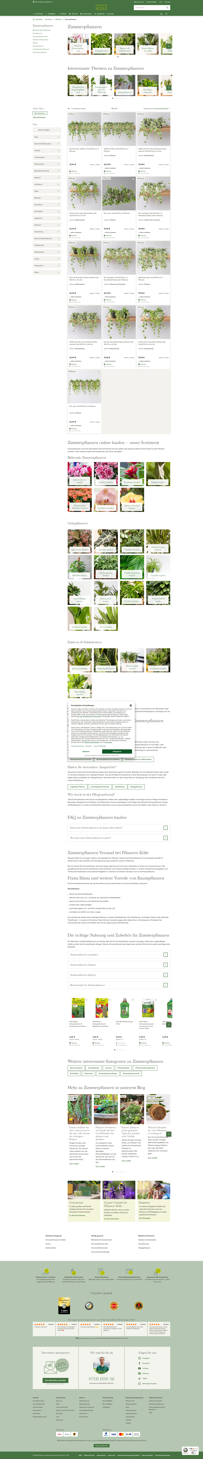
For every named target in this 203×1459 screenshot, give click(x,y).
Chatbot (129, 1420)
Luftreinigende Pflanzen (41, 49)
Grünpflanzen (37, 33)
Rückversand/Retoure (156, 1404)
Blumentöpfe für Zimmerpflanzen (87, 985)
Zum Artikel (74, 1164)
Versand (94, 1440)
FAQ (150, 1413)
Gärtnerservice (139, 2)
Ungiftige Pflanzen (77, 787)
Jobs (160, 2)
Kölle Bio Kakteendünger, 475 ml (124, 1023)
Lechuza (108, 1068)
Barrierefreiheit (147, 1455)
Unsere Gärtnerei (62, 1407)
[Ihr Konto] (161, 14)
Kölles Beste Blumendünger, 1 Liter (169, 1023)
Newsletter (36, 1413)
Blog (127, 1407)
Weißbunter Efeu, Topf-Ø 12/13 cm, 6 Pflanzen (116, 150)
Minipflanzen (120, 787)
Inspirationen (130, 1417)
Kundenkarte (83, 1417)
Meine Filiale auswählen (43, 2)
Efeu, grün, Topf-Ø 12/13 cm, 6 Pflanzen (82, 406)
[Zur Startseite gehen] (101, 7)
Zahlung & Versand (155, 1401)
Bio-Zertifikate (107, 1404)
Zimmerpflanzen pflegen (83, 974)
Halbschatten (51, 1248)
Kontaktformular (38, 1401)
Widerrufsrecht (89, 1455)
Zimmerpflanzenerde (131, 1073)
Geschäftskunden (39, 1404)
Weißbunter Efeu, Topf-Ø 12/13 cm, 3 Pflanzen (150, 279)
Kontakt (167, 2)
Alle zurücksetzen (39, 117)
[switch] (193, 1452)
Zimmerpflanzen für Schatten (107, 759)
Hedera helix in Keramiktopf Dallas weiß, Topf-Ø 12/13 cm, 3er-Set (83, 214)
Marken (128, 1423)
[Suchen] (167, 7)
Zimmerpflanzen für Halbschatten (138, 759)
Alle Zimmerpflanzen (40, 52)
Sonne (48, 1244)
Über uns (59, 1401)
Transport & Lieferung (86, 1407)
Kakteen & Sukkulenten (41, 40)
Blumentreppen (76, 1068)
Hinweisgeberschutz (40, 1417)
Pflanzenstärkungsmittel (145, 1068)
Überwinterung (84, 1404)
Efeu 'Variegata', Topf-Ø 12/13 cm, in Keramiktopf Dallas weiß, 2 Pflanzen (150, 214)
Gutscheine (83, 1413)
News (58, 1404)
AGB (80, 1455)
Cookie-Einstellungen (162, 1455)
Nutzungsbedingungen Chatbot (129, 1455)
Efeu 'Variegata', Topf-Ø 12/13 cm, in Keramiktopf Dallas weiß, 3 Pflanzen (116, 279)
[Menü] (197, 1448)
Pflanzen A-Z (130, 1401)
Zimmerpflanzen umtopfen (84, 954)
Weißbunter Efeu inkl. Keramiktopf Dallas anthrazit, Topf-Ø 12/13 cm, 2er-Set (152, 150)
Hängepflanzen (38, 46)
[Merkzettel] (166, 14)
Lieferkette (106, 1407)
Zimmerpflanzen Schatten (56, 1240)
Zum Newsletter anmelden (55, 1380)
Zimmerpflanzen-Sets (40, 36)
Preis (36, 137)
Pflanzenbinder (123, 1068)
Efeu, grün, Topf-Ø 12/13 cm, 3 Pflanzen (117, 213)
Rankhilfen (74, 1073)
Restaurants (37, 1410)
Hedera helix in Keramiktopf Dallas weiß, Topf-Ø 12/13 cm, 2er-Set (152, 343)
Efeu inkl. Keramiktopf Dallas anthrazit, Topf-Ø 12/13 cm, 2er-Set (119, 343)
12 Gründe (59, 1413)
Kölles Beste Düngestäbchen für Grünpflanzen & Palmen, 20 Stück (77, 1024)
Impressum (111, 1455)
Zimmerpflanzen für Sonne (80, 759)
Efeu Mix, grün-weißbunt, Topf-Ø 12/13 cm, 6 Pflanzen (84, 150)
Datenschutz (101, 1455)
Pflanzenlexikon (131, 1404)
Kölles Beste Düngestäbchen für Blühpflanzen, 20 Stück (100, 1024)
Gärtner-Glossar (131, 1413)
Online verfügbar (44, 130)
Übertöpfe (88, 1073)
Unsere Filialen (38, 1407)
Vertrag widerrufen (101, 1446)
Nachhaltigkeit (151, 2)
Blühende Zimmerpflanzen (42, 30)
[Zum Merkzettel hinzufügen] (98, 114)
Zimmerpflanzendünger (108, 1073)
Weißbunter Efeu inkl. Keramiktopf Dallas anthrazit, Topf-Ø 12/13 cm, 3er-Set (83, 343)
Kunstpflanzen (93, 1068)
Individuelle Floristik (86, 1410)
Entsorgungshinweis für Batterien (157, 1408)
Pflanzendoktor (131, 1410)
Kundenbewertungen (86, 1338)
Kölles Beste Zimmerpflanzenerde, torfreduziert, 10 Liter (146, 1024)
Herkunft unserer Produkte (65, 1410)
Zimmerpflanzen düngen (83, 964)
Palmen (35, 43)
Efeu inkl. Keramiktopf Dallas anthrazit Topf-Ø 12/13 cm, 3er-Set (84, 279)
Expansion (59, 1420)
